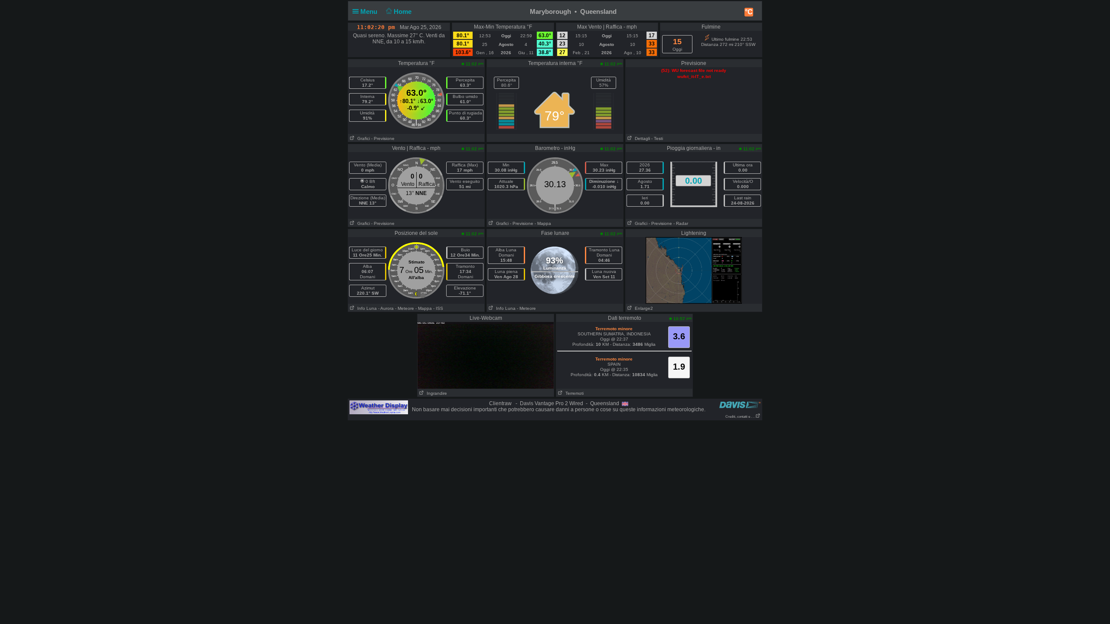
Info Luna (366, 308)
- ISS (438, 308)
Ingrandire (435, 393)
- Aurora (386, 308)
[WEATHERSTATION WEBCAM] (694, 270)
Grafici (362, 138)
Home (403, 11)
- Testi (657, 138)
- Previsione (383, 138)
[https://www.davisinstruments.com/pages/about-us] (740, 404)
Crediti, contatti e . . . (740, 417)
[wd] (378, 407)
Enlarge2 (642, 308)
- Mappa (543, 223)
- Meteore (404, 308)
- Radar (680, 223)
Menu (370, 11)
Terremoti (573, 393)
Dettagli (641, 138)
